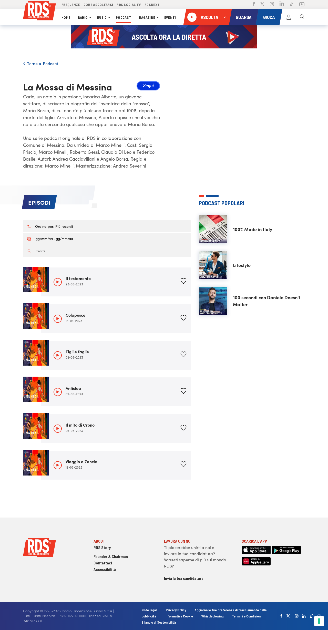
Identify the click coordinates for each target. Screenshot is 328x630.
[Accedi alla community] (289, 17)
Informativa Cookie (179, 616)
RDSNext (152, 4)
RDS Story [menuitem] (102, 547)
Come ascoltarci (98, 4)
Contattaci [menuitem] (103, 562)
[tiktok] (312, 616)
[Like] (183, 282)
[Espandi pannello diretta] (225, 17)
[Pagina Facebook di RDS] (254, 5)
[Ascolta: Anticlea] (58, 392)
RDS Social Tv (129, 4)
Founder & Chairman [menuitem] (111, 556)
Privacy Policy (176, 610)
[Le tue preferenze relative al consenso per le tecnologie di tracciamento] (319, 621)
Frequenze (70, 4)
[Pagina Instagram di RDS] (272, 5)
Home (65, 17)
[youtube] (319, 616)
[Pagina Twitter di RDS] (262, 5)
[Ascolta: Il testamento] (58, 282)
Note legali (149, 610)
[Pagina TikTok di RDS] (291, 5)
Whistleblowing (212, 616)
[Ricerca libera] (302, 17)
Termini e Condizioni (246, 616)
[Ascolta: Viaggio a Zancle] (58, 465)
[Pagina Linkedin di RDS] (281, 4)
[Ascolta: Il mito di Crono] (58, 429)
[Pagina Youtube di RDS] (302, 4)
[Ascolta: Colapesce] (58, 319)
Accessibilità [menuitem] (105, 569)
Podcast (123, 17)
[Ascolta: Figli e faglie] (58, 355)
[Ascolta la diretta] (192, 17)
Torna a (35, 63)
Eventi (170, 17)
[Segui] (148, 86)
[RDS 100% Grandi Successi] (39, 11)
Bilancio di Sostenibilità (158, 622)
